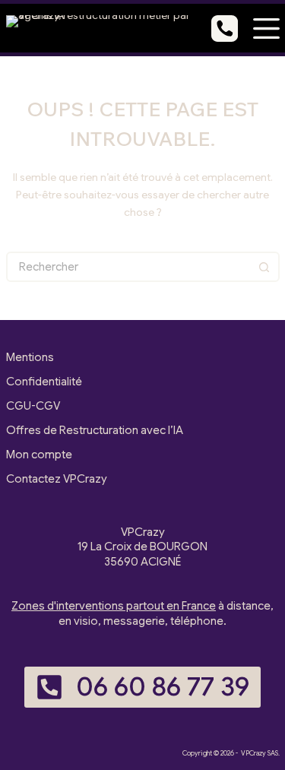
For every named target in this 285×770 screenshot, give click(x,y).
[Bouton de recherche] (264, 266)
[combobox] (129, 267)
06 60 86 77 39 (162, 686)
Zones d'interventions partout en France (113, 606)
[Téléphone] (224, 28)
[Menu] (266, 28)
